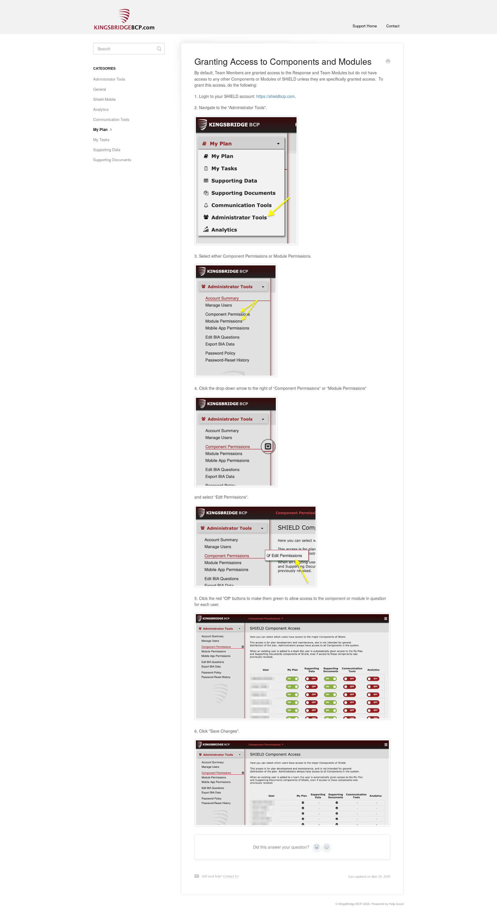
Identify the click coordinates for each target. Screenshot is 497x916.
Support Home (365, 25)
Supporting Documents (112, 159)
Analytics (101, 109)
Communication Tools (111, 119)
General (99, 89)
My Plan (101, 129)
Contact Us (231, 876)
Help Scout (396, 904)
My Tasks (101, 139)
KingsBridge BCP (350, 904)
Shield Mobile (104, 99)
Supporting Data (106, 149)
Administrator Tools (109, 79)
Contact (392, 25)
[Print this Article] (388, 61)
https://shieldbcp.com (275, 96)
